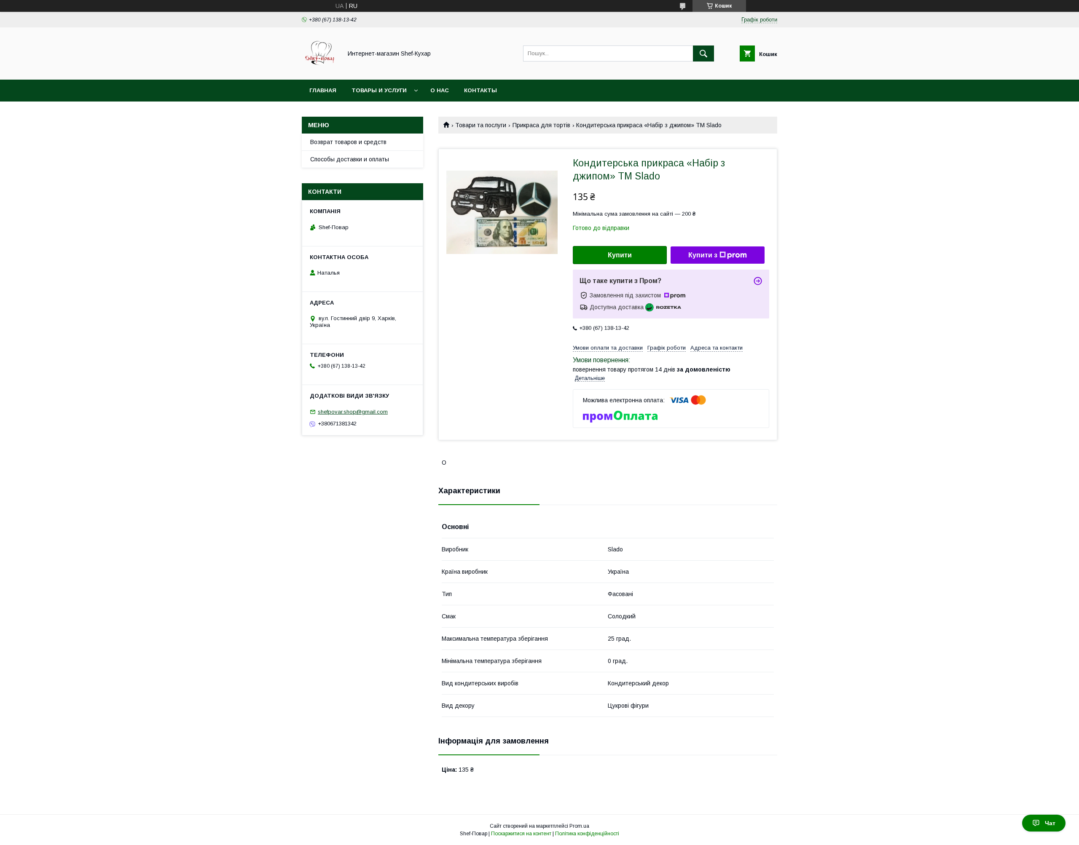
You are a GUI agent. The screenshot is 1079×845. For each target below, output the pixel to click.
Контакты (480, 90)
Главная (322, 90)
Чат (1050, 823)
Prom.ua (579, 826)
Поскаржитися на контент (521, 834)
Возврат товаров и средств (348, 142)
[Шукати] (703, 53)
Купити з (702, 255)
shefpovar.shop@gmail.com (353, 412)
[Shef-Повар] (320, 68)
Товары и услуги (379, 90)
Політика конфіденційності (587, 834)
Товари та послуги (480, 125)
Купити (620, 255)
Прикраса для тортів (541, 125)
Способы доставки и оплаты (349, 159)
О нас (439, 90)
